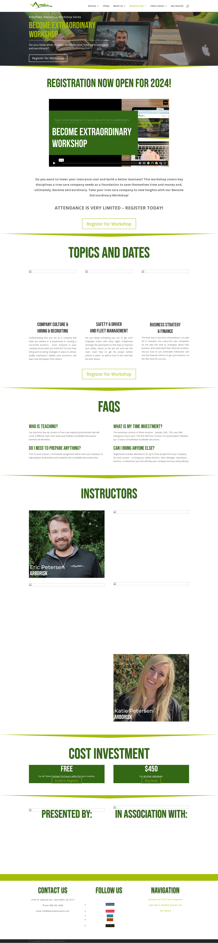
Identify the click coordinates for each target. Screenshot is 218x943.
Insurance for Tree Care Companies (165, 899)
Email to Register (67, 781)
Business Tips (137, 6)
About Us (118, 6)
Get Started (177, 6)
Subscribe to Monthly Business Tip (165, 905)
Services (92, 6)
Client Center (157, 6)
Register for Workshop (48, 58)
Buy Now (151, 781)
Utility (106, 6)
